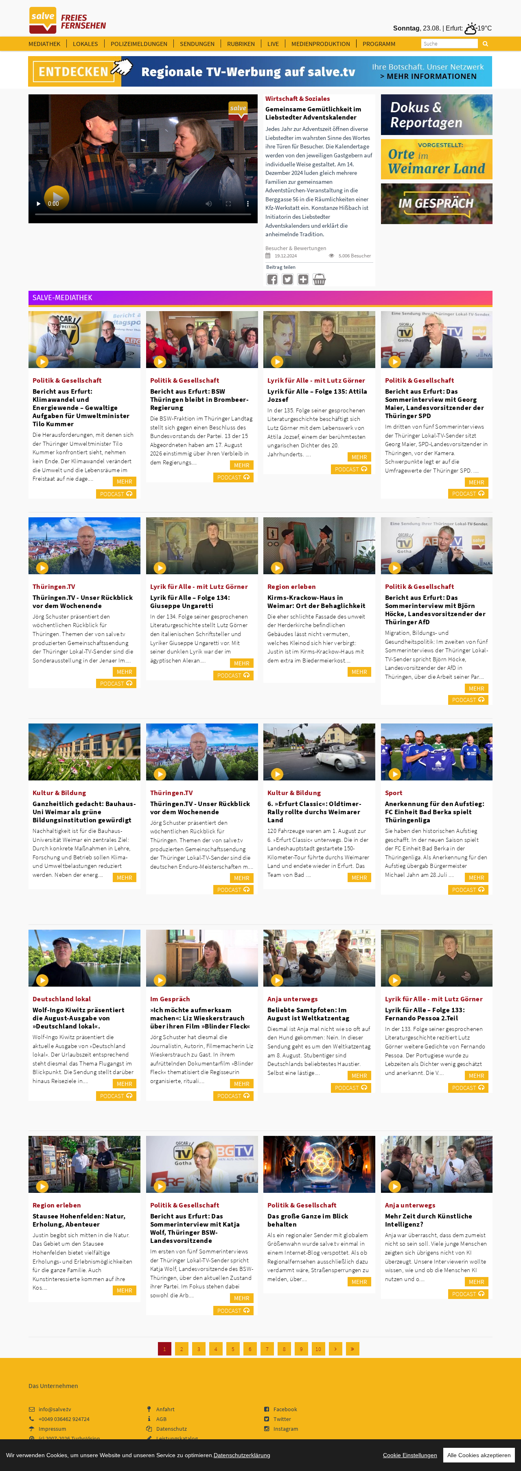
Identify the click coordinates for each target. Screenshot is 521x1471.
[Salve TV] (67, 17)
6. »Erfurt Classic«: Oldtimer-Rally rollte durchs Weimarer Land (314, 811)
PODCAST (112, 494)
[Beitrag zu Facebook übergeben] (272, 279)
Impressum (52, 1428)
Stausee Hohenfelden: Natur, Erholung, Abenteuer (79, 1220)
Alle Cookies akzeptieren (479, 1455)
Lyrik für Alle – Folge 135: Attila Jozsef (317, 395)
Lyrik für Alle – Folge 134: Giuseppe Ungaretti (190, 601)
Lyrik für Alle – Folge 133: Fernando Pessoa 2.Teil (425, 1013)
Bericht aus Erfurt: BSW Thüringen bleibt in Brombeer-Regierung (199, 399)
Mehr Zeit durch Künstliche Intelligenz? (429, 1220)
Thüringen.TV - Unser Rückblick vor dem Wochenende (83, 601)
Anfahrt (165, 1409)
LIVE (273, 43)
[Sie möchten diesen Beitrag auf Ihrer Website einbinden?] (303, 279)
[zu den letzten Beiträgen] (352, 1348)
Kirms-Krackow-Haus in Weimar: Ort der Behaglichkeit (316, 601)
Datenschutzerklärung (242, 1455)
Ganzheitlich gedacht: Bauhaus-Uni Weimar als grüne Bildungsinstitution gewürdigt (84, 811)
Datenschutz (171, 1428)
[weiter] (335, 1348)
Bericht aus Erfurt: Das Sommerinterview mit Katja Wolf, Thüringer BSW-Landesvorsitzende (195, 1228)
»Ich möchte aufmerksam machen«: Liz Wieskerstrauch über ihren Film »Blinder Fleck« (200, 1018)
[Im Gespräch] (437, 203)
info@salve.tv (55, 1409)
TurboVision (85, 1438)
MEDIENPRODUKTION (320, 43)
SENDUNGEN (197, 43)
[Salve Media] (260, 71)
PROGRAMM (379, 43)
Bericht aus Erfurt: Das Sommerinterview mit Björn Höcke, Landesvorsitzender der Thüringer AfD (435, 609)
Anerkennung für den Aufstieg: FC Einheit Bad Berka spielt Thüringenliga (435, 811)
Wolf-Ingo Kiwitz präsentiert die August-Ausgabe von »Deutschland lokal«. (79, 1018)
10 (318, 1349)
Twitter (282, 1419)
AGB (161, 1419)
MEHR (124, 481)
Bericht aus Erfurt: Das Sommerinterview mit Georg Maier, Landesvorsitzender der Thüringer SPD (434, 403)
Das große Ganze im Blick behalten (307, 1220)
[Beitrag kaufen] (318, 279)
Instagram (286, 1428)
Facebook (285, 1409)
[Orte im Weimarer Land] (437, 158)
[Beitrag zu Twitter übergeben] (287, 279)
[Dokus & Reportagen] (437, 114)
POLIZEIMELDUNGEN (139, 43)
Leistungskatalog (177, 1438)
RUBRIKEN (241, 43)
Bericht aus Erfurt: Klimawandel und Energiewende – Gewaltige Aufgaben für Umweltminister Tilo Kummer (81, 408)
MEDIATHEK (44, 43)
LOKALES (85, 43)
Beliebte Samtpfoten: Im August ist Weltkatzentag (308, 1013)
